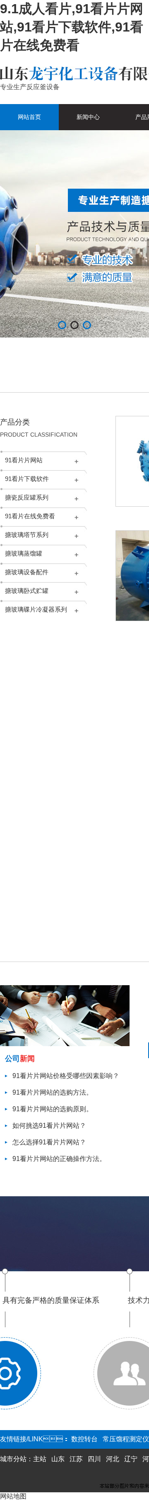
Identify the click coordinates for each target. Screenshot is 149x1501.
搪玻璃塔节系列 (26, 534)
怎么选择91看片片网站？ (49, 1142)
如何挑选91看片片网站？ (49, 1125)
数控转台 (84, 1439)
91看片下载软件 (27, 478)
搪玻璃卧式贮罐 (26, 590)
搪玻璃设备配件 (26, 572)
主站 (39, 1458)
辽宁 (130, 1458)
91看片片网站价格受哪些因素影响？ (65, 1075)
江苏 (76, 1458)
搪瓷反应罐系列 (26, 497)
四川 (94, 1458)
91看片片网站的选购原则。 (52, 1108)
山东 (58, 1458)
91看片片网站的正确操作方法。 (59, 1158)
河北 (112, 1458)
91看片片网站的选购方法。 (52, 1092)
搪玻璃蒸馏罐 (23, 553)
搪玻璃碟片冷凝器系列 (36, 609)
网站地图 (13, 1496)
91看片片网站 (24, 460)
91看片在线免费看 (30, 516)
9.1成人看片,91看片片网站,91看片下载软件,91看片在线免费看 (71, 27)
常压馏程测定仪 (126, 1439)
